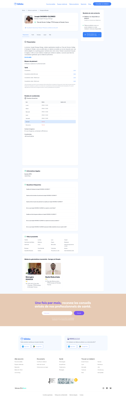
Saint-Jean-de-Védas (29, 242)
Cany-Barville (41, 248)
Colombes (53, 248)
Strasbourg (100, 369)
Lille (99, 367)
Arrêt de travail (41, 364)
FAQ (50, 34)
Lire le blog (17, 372)
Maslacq (40, 242)
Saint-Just (26, 244)
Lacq (39, 244)
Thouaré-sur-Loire (55, 250)
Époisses (26, 248)
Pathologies (62, 361)
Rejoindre (17, 367)
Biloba (23, 10)
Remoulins (53, 244)
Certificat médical (41, 361)
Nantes (99, 361)
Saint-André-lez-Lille (69, 250)
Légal (45, 34)
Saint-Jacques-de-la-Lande (69, 245)
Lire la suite (27, 57)
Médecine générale (32, 10)
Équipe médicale (19, 364)
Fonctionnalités (18, 361)
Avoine (65, 248)
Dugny (52, 242)
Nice (82, 372)
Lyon (52, 239)
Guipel (65, 239)
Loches (39, 239)
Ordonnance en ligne (42, 367)
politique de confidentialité (67, 319)
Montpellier (101, 372)
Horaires (39, 34)
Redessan (66, 242)
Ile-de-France (84, 361)
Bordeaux (100, 364)
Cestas (39, 250)
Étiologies (61, 369)
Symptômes (62, 364)
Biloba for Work (19, 369)
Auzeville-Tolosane (28, 250)
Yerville (26, 239)
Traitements (62, 367)
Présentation (26, 34)
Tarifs (33, 34)
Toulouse (83, 369)
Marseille (83, 367)
